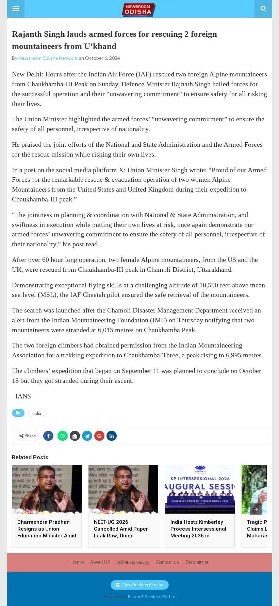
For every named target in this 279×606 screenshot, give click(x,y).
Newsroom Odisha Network (48, 58)
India (36, 413)
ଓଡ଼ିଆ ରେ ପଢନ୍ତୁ (133, 562)
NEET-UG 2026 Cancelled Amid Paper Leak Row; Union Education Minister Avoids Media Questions (123, 535)
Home (77, 562)
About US (100, 562)
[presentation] (256, 509)
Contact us (167, 562)
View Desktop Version (142, 585)
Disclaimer (197, 562)
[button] (15, 9)
